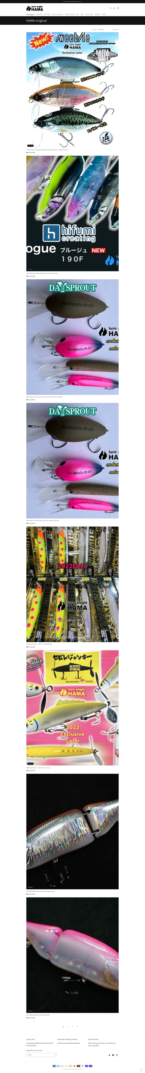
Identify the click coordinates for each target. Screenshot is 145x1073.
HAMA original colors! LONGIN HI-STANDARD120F (39, 644)
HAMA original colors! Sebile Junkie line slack (38, 767)
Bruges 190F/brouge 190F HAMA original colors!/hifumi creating (42, 273)
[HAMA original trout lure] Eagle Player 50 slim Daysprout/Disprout (42, 520)
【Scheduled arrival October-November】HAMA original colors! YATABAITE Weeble (47, 150)
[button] (110, 8)
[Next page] (81, 1026)
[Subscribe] (54, 1055)
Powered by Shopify (78, 1069)
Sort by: (94, 29)
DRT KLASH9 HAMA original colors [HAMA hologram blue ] (40, 891)
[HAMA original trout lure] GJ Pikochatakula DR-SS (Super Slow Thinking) (44, 397)
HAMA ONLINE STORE (70, 1069)
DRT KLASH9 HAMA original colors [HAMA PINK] (37, 1015)
